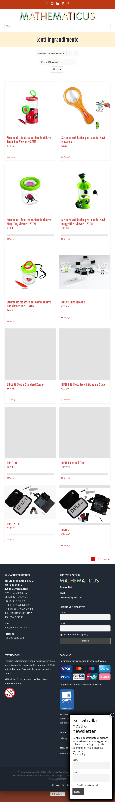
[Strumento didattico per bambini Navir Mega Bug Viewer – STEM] (30, 189)
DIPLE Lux (12, 463)
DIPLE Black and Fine (72, 463)
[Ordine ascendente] (76, 53)
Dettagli (12, 157)
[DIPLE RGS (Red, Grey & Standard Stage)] (84, 354)
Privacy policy (67, 738)
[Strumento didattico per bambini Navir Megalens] (84, 107)
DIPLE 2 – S (13, 524)
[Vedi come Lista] (60, 69)
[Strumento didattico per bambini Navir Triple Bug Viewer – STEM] (30, 107)
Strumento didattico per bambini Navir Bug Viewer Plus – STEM (29, 304)
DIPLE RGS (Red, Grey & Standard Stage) (83, 384)
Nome (63, 612)
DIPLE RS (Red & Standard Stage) (25, 384)
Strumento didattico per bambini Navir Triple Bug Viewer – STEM (29, 140)
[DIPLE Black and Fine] (84, 432)
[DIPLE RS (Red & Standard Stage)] (30, 354)
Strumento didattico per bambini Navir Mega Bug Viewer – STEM (29, 222)
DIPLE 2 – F (67, 530)
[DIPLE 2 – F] (84, 505)
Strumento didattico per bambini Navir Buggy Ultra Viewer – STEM (83, 222)
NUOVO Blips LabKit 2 (73, 302)
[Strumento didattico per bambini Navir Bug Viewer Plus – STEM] (30, 271)
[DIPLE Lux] (30, 432)
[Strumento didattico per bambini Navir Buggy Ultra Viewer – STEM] (84, 189)
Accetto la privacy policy (75, 634)
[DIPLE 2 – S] (30, 502)
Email (62, 623)
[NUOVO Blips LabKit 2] (84, 271)
